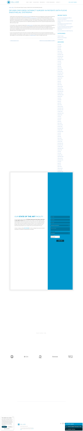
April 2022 (59, 121)
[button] (7, 428)
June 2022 (59, 118)
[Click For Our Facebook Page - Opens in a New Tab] (60, 423)
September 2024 (61, 76)
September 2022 (61, 113)
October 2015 (60, 146)
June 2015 (59, 153)
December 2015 (60, 143)
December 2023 (60, 89)
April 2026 (59, 49)
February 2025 (60, 69)
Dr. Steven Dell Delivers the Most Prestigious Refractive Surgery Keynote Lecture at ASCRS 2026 (65, 28)
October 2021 (60, 129)
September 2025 (60, 59)
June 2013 (59, 161)
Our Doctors (36, 2)
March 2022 (60, 123)
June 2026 (59, 46)
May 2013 (59, 163)
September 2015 (60, 148)
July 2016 (59, 133)
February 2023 (60, 106)
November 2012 (60, 171)
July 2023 (59, 98)
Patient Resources (50, 2)
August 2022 (60, 114)
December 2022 (60, 108)
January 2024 (60, 88)
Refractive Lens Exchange (62, 37)
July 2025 (59, 61)
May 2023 (59, 101)
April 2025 (59, 66)
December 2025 (60, 54)
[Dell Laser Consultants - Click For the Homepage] (12, 2)
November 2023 (60, 91)
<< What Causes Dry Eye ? (14, 40)
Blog (13, 7)
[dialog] (7, 423)
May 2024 (59, 81)
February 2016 (60, 139)
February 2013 (60, 168)
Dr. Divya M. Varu (33, 17)
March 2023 (60, 104)
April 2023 (59, 103)
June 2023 (59, 99)
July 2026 (59, 44)
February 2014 (60, 158)
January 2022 (60, 126)
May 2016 (59, 134)
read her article (33, 35)
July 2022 (59, 116)
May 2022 (59, 119)
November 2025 (60, 56)
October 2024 (60, 74)
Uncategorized (60, 39)
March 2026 (60, 51)
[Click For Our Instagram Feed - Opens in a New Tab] (63, 423)
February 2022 (60, 124)
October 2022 (60, 111)
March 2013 (60, 166)
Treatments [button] (42, 2)
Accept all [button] (4, 426)
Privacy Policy (3, 425)
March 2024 (60, 84)
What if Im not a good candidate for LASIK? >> (47, 40)
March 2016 (60, 138)
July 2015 (59, 151)
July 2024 (59, 79)
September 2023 (61, 94)
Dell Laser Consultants (27, 16)
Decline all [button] (10, 426)
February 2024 (60, 86)
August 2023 (60, 96)
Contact (58, 2)
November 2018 (60, 131)
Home (27, 2)
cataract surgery (30, 25)
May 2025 (59, 64)
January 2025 (60, 71)
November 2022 (60, 109)
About (31, 2)
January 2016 (60, 141)
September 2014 (60, 156)
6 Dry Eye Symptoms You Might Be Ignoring (65, 30)
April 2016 (59, 136)
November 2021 (60, 128)
